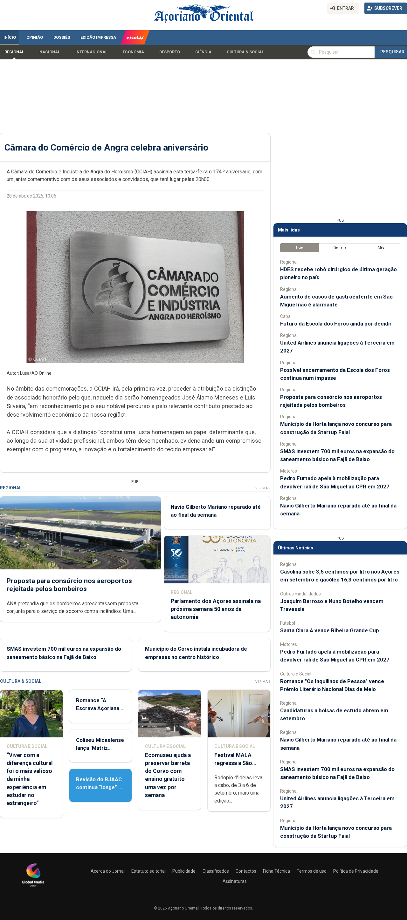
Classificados (216, 871)
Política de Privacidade (355, 871)
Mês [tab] (381, 247)
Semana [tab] (340, 247)
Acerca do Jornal (108, 871)
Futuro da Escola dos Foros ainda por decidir (336, 323)
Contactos (246, 871)
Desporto (169, 52)
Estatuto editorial (148, 871)
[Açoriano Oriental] (33, 887)
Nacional (49, 52)
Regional (14, 52)
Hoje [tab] (299, 247)
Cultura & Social (245, 52)
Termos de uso (312, 871)
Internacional (91, 52)
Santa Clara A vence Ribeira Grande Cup (329, 630)
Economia (133, 52)
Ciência (203, 52)
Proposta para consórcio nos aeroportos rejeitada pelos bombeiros (69, 585)
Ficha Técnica (276, 871)
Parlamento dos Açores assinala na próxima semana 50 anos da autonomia (216, 609)
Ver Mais (262, 488)
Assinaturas (235, 881)
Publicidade (184, 871)
